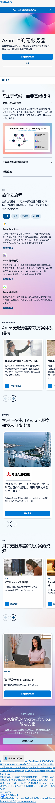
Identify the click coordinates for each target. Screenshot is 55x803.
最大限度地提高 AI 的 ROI (41, 767)
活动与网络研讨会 (19, 779)
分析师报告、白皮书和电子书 (40, 779)
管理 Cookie (39, 798)
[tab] (6, 216)
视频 (2, 783)
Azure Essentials (11, 764)
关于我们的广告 (9, 801)
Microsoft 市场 (18, 776)
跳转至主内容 (6, 1)
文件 (39, 776)
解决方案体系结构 (33, 770)
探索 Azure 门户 (15, 758)
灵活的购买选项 (7, 767)
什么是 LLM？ (30, 786)
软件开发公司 (6, 776)
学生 (8, 779)
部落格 (45, 776)
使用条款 (49, 798)
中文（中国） (6, 792)
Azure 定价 (35, 764)
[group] (23, 364)
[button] (27, 80)
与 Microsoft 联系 (21, 798)
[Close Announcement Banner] (50, 10)
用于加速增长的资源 (15, 770)
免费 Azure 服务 (47, 764)
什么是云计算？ (11, 783)
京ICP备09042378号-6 (26, 801)
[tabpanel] (27, 265)
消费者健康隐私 (7, 798)
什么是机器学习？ (39, 783)
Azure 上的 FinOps (22, 767)
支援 (43, 770)
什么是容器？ (42, 786)
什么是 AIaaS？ (16, 786)
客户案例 (22, 764)
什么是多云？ (25, 783)
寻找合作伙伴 (31, 776)
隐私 (32, 798)
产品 (28, 764)
